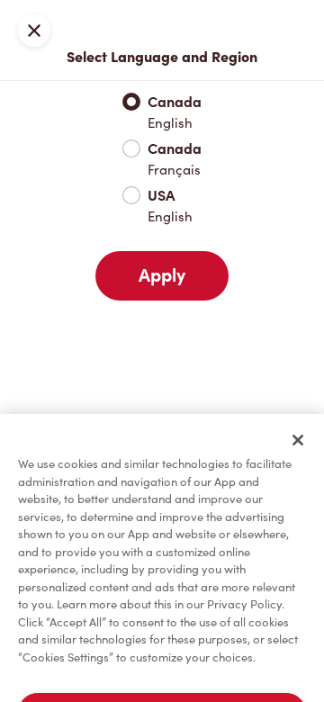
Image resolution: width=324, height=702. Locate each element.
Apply (162, 275)
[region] (162, 558)
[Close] (298, 440)
